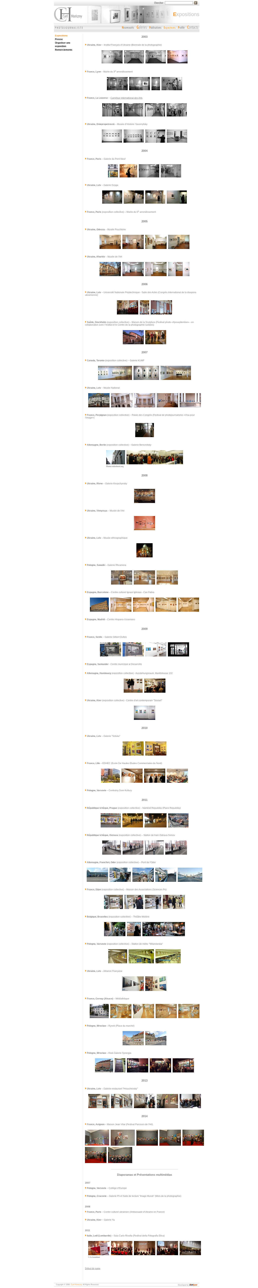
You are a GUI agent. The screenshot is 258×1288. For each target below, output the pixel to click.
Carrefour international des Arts (126, 98)
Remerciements (63, 50)
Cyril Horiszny (76, 1285)
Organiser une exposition (62, 45)
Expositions (61, 35)
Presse (59, 39)
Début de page (92, 1268)
